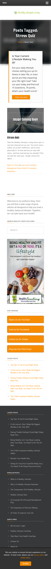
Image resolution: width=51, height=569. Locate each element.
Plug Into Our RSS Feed (20, 349)
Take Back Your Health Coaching (22, 536)
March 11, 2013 (12, 165)
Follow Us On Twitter (18, 339)
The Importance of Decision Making (23, 508)
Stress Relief (21, 168)
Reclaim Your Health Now (20, 458)
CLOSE (26, 564)
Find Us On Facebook (19, 330)
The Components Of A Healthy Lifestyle (25, 490)
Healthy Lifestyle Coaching (20, 531)
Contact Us (14, 541)
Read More (11, 171)
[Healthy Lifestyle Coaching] (25, 303)
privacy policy (39, 555)
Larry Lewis (25, 165)
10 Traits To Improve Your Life (21, 513)
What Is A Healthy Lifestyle (20, 479)
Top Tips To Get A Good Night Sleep (24, 365)
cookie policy (25, 558)
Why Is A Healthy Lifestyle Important (24, 484)
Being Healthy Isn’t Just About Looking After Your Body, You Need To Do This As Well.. (26, 388)
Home (20, 42)
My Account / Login (17, 526)
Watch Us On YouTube (19, 320)
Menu (5, 3)
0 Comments (31, 168)
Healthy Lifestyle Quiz (18, 495)
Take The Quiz (21, 97)
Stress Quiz (13, 137)
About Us (14, 547)
